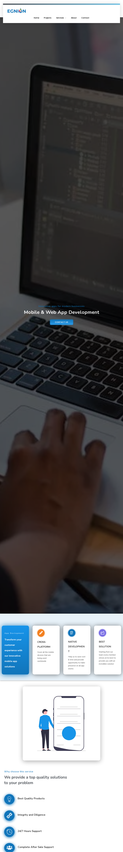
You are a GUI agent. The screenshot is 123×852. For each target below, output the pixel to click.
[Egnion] (16, 10)
